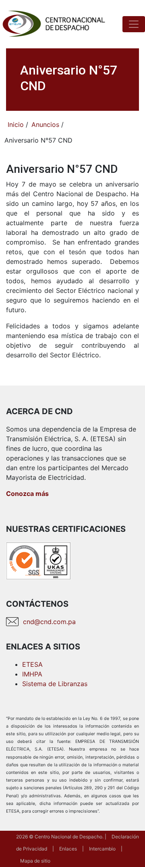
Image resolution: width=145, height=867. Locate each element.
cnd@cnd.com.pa (49, 622)
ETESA (32, 664)
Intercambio (102, 849)
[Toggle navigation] (133, 24)
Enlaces (68, 849)
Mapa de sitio (35, 861)
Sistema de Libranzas (54, 684)
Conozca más (27, 494)
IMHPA (32, 674)
